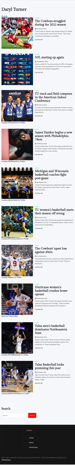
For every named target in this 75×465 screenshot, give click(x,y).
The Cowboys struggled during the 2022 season (50, 22)
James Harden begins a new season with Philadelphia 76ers (53, 136)
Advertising (33, 447)
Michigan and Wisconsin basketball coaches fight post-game (52, 174)
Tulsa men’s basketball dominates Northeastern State (51, 329)
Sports (37, 18)
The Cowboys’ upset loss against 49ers (51, 250)
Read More (38, 39)
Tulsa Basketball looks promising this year (49, 366)
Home (31, 438)
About (31, 442)
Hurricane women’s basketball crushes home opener (51, 290)
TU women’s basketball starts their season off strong (54, 211)
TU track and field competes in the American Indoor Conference (53, 97)
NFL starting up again (49, 57)
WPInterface (5, 460)
